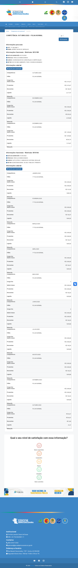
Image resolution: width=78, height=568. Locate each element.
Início (7, 31)
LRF (46, 24)
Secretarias (17, 24)
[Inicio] (6, 24)
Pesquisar (64, 39)
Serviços (29, 24)
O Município (11, 24)
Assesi (32, 565)
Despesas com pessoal (18, 31)
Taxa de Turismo (40, 24)
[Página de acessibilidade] (45, 2)
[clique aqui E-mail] (34, 560)
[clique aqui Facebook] (39, 560)
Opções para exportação (14, 68)
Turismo (33, 24)
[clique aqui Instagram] (43, 560)
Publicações (23, 24)
